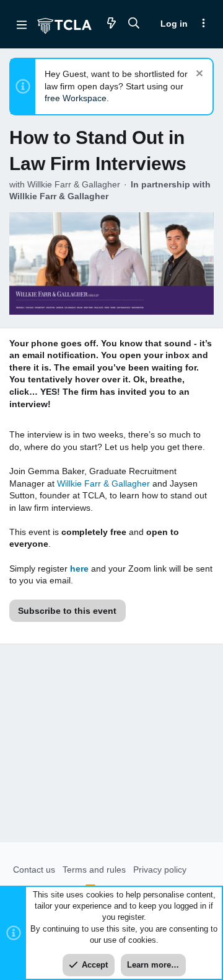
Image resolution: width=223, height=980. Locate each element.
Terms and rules (94, 869)
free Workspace (76, 98)
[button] (21, 24)
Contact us (34, 869)
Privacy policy (159, 869)
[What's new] (111, 24)
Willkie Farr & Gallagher (103, 483)
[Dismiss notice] (198, 74)
